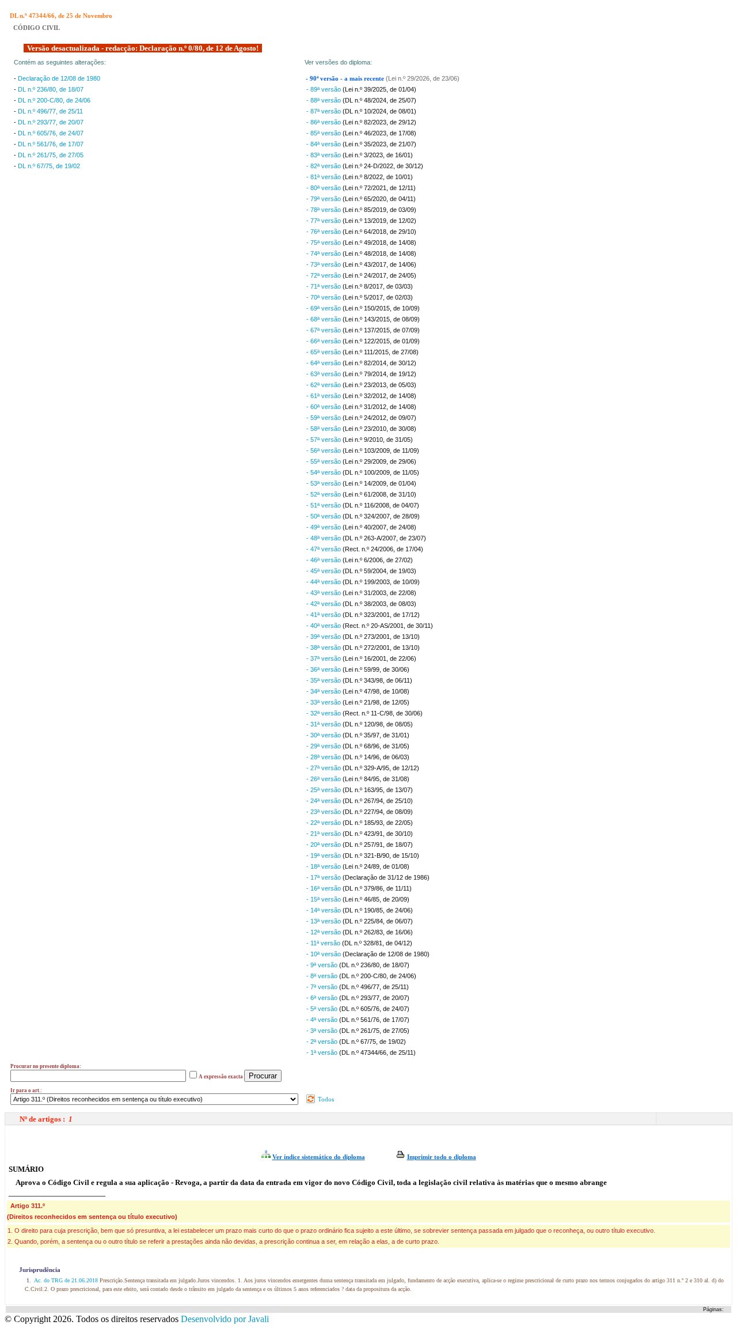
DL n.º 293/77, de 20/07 (50, 122)
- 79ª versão (324, 198)
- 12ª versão (324, 932)
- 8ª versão (322, 975)
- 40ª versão (324, 625)
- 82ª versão (324, 165)
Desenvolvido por (225, 1319)
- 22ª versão (324, 822)
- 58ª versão (324, 428)
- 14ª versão (324, 910)
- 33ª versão (324, 702)
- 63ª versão (324, 373)
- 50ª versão (324, 516)
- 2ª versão (322, 1041)
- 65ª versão (324, 352)
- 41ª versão (324, 614)
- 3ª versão (322, 1030)
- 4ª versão (322, 1019)
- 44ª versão (324, 581)
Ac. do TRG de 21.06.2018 (66, 1280)
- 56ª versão (324, 450)
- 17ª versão (324, 877)
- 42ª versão (324, 603)
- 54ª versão (324, 472)
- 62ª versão (324, 384)
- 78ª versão (324, 209)
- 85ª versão (324, 133)
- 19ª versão (324, 855)
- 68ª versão (324, 319)
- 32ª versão (324, 713)
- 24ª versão (324, 800)
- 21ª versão (324, 833)
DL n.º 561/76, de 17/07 (50, 144)
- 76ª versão (324, 231)
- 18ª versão (324, 866)
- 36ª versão (324, 669)
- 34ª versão (324, 691)
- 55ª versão (324, 461)
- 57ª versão (324, 439)
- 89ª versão (324, 89)
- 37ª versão (324, 658)
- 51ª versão (324, 505)
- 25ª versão (324, 789)
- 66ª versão (324, 341)
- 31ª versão (324, 724)
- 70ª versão (324, 297)
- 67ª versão (324, 330)
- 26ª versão (324, 778)
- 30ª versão (324, 735)
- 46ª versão (324, 559)
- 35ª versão (324, 680)
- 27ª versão (324, 767)
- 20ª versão (324, 844)
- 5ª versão (322, 1008)
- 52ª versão (324, 494)
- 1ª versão (322, 1052)
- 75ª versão (324, 242)
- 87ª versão (324, 111)
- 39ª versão (324, 636)
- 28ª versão (324, 757)
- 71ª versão (324, 286)
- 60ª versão (324, 406)
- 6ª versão (322, 997)
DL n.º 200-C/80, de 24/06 (54, 100)
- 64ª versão (324, 362)
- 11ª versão (324, 943)
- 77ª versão (324, 220)
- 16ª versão (324, 888)
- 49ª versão (324, 527)
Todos (325, 1099)
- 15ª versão (324, 899)
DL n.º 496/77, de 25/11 (50, 111)
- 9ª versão (322, 964)
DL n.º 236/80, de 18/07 (50, 89)
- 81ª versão (324, 176)
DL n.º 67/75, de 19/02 (49, 165)
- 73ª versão (324, 264)
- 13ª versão (324, 921)
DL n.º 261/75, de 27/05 (50, 155)
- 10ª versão (324, 954)
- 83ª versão (324, 155)
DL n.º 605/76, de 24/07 (50, 133)
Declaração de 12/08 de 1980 (59, 78)
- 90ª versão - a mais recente (346, 78)
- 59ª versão (324, 417)
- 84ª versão (324, 144)
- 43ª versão (324, 592)
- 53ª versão (324, 483)
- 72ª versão (324, 275)
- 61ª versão (324, 395)
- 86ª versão (324, 122)
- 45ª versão (324, 570)
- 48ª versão (324, 538)
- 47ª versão (324, 549)
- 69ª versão (324, 308)
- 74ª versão (324, 253)
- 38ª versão (324, 647)
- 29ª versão (324, 746)
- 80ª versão (324, 187)
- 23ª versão (324, 811)
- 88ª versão (324, 100)
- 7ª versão (322, 986)
